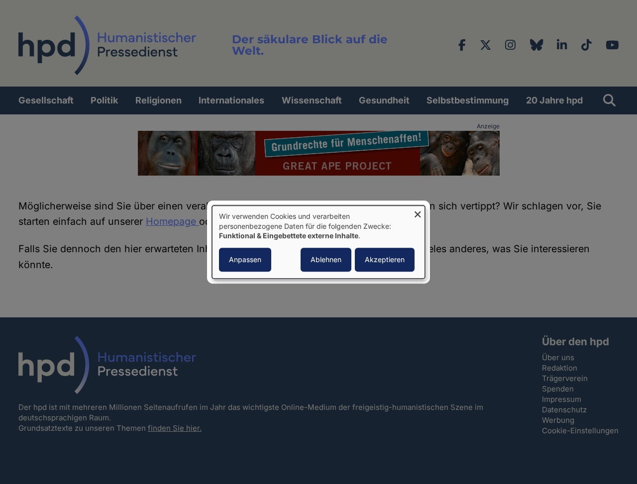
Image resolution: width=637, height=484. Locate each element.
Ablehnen (326, 259)
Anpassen (245, 259)
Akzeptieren (385, 259)
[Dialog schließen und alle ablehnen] (417, 211)
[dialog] (318, 242)
